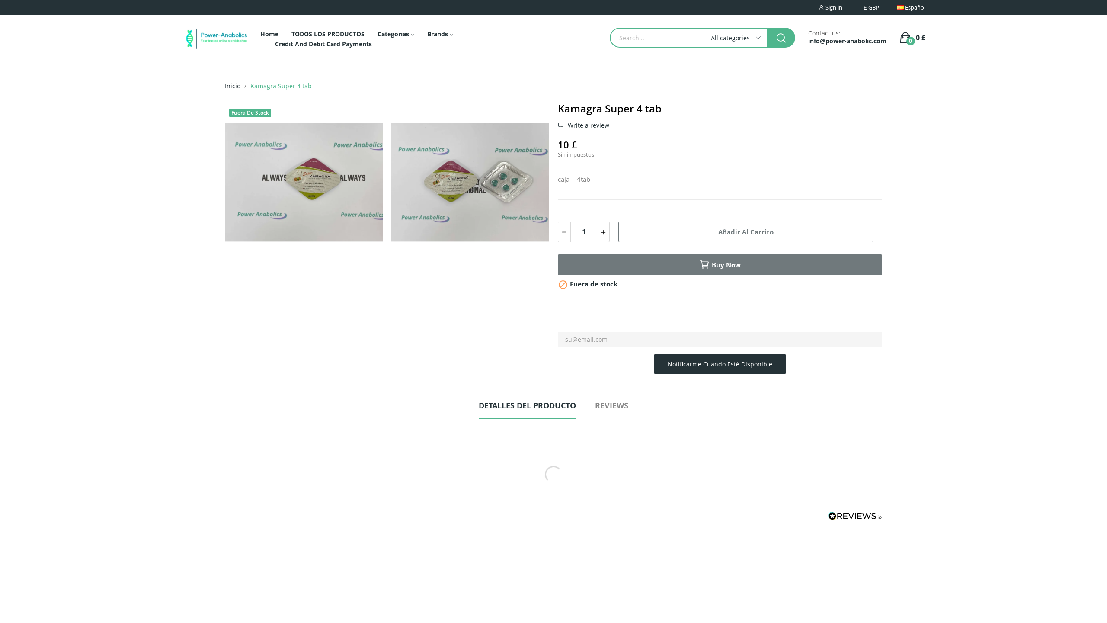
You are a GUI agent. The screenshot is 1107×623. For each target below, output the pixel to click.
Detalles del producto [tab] (527, 405)
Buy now (726, 264)
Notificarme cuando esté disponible (720, 364)
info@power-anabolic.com (847, 41)
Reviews (611, 405)
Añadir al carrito (746, 232)
